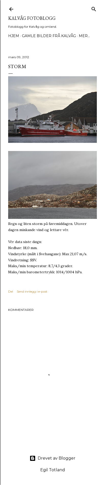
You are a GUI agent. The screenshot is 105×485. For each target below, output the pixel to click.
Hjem (13, 36)
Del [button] (10, 291)
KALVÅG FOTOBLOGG (32, 18)
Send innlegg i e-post (32, 291)
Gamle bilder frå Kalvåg (49, 36)
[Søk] (94, 8)
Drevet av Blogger (56, 458)
